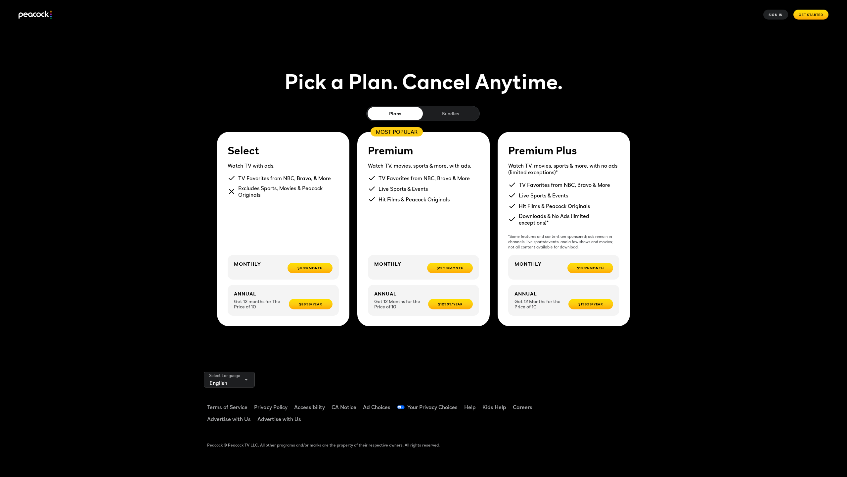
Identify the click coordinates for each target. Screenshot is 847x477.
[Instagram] (630, 403)
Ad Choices (376, 407)
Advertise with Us (229, 419)
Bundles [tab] (450, 113)
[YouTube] (613, 403)
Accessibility (309, 407)
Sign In (776, 15)
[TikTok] (596, 403)
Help (470, 407)
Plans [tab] (395, 113)
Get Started (811, 15)
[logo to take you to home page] (35, 15)
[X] (579, 421)
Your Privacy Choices (432, 407)
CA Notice (344, 407)
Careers (522, 407)
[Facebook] (579, 403)
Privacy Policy (271, 407)
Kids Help (494, 407)
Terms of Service (227, 407)
